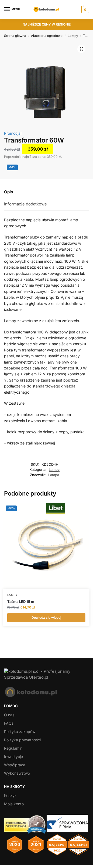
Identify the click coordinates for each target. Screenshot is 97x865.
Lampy (73, 36)
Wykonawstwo (17, 773)
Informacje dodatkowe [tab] (25, 204)
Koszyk (10, 795)
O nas (9, 715)
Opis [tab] (8, 191)
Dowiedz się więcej (46, 617)
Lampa (53, 475)
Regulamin (13, 748)
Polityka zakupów (19, 731)
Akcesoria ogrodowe (47, 36)
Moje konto (14, 804)
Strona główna (15, 36)
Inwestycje (13, 756)
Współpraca (14, 765)
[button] (84, 9)
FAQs (8, 723)
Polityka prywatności (22, 740)
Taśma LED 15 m (20, 601)
